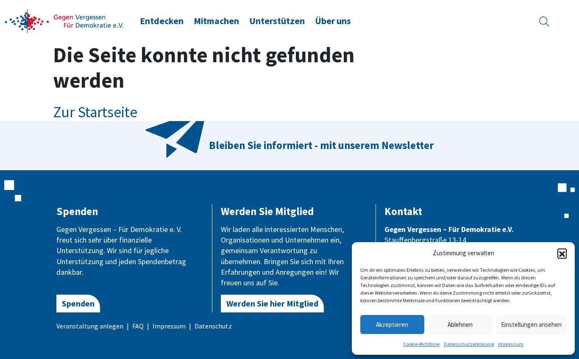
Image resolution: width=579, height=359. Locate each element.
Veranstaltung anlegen (89, 326)
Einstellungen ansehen (531, 324)
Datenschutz (213, 326)
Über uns (333, 21)
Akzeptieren (392, 324)
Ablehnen (460, 324)
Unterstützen (277, 21)
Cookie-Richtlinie (421, 344)
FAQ (138, 326)
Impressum (510, 344)
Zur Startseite (95, 112)
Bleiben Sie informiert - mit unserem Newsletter (321, 145)
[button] (562, 253)
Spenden (78, 303)
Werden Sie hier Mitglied (272, 303)
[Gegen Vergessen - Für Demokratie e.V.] (64, 20)
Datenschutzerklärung (469, 344)
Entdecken (162, 21)
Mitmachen (216, 21)
